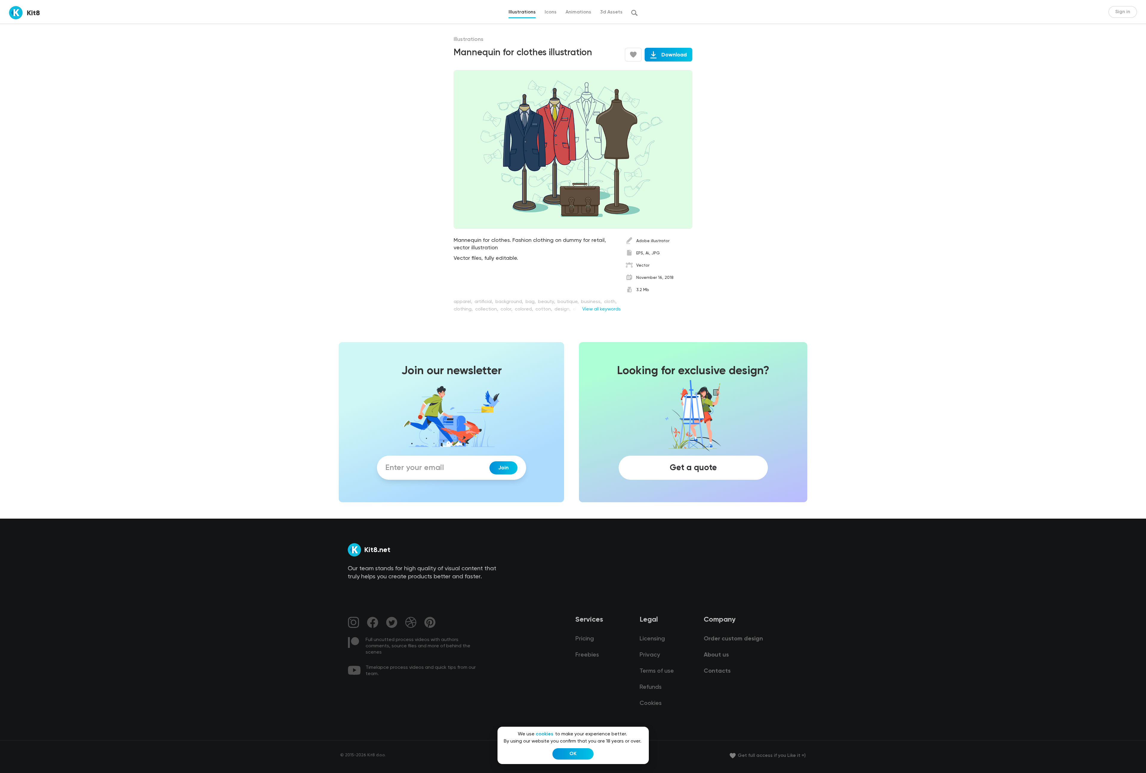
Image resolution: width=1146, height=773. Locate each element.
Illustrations (468, 39)
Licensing (652, 639)
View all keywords (601, 309)
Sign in (1122, 12)
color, (507, 309)
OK (573, 754)
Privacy (650, 655)
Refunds (651, 687)
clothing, (464, 309)
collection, (487, 309)
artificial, (484, 301)
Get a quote (693, 468)
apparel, (463, 301)
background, (509, 301)
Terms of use (657, 671)
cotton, (544, 309)
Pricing (584, 639)
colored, (524, 309)
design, (563, 309)
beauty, (547, 301)
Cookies (651, 703)
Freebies (587, 655)
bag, (531, 301)
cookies (544, 734)
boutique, (568, 301)
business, (592, 301)
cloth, (610, 301)
